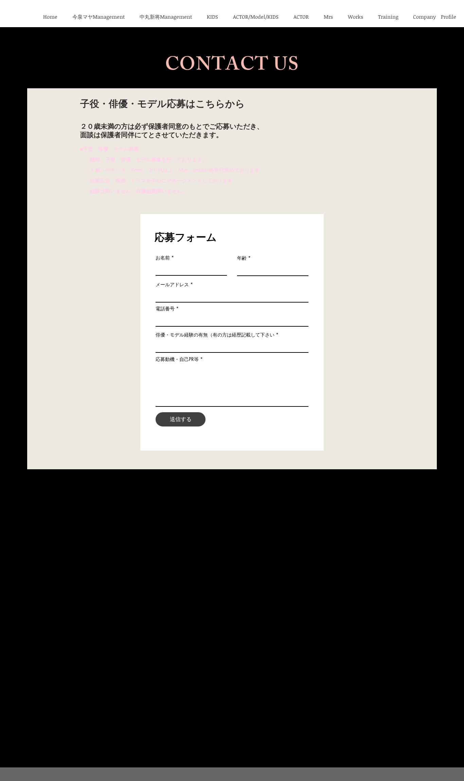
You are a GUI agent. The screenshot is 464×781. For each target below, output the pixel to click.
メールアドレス (172, 284)
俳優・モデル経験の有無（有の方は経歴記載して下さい (215, 334)
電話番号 (165, 308)
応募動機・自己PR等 (177, 359)
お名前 (163, 257)
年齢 (242, 258)
